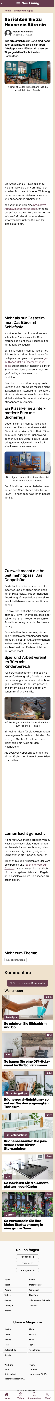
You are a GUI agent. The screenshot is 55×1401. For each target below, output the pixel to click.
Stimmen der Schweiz (39, 1300)
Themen (33, 1305)
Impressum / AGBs (38, 1374)
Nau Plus (33, 1295)
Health (8, 1329)
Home (8, 10)
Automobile (10, 1350)
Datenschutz (11, 1374)
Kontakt (33, 1369)
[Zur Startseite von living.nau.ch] (27, 3)
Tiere (7, 1345)
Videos (8, 1295)
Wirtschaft (34, 1290)
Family (8, 1339)
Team (32, 1365)
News (7, 1279)
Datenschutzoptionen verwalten (16, 1379)
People (8, 1290)
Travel (32, 1345)
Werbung (9, 1365)
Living (32, 1329)
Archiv (8, 1310)
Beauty (8, 1355)
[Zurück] (2, 3)
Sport (7, 1285)
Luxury (32, 1334)
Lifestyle (9, 1305)
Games (8, 1300)
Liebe (7, 1334)
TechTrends (34, 1350)
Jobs (7, 1369)
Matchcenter (35, 1285)
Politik (32, 1279)
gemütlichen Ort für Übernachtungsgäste (26, 362)
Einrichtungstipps (23, 10)
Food (31, 1339)
